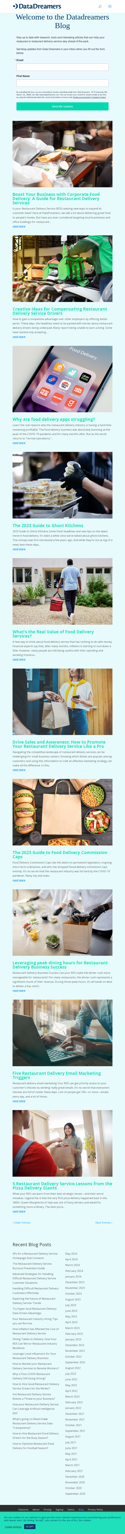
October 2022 (73, 1356)
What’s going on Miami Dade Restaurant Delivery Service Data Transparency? (33, 1423)
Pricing (47, 1509)
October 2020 (73, 1488)
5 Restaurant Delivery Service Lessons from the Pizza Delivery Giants (62, 1186)
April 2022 (71, 1391)
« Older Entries (21, 1222)
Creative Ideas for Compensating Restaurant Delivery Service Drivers (60, 311)
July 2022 (70, 1373)
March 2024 (72, 1265)
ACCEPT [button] (30, 1526)
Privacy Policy (95, 1509)
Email (19, 60)
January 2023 (73, 1339)
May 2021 (71, 1454)
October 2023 (73, 1293)
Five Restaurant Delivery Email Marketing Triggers (57, 1075)
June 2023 (71, 1311)
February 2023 (74, 1334)
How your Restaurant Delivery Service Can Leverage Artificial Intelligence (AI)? (36, 1409)
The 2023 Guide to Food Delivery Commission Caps (60, 855)
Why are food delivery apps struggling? (54, 419)
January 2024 (73, 1276)
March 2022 (72, 1396)
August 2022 (73, 1368)
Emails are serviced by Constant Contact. (89, 97)
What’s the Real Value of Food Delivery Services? (53, 634)
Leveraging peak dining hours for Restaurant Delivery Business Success (60, 965)
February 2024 (74, 1271)
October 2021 (73, 1425)
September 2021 (75, 1431)
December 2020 (74, 1476)
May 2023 (71, 1316)
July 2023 (70, 1305)
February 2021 (74, 1471)
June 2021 (71, 1448)
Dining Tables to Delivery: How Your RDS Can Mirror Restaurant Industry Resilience (35, 1343)
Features (23, 1509)
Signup (59, 1509)
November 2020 (75, 1482)
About (36, 1509)
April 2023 (71, 1322)
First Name (23, 76)
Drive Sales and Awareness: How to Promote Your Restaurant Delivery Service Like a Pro (59, 744)
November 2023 (75, 1288)
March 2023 (72, 1328)
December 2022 (74, 1345)
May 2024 (71, 1253)
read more (19, 226)
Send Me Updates (62, 106)
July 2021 (70, 1442)
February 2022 (74, 1402)
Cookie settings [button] (13, 1526)
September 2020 (75, 1494)
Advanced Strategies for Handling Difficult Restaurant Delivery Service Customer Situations (34, 1278)
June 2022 (71, 1379)
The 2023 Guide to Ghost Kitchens (48, 525)
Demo (71, 1509)
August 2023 (73, 1299)
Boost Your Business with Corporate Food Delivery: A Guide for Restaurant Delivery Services (56, 198)
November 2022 (75, 1351)
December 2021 (74, 1414)
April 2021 (71, 1459)
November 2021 (75, 1419)
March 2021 (72, 1465)
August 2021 (73, 1436)
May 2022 (71, 1385)
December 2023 (74, 1282)
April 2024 (71, 1259)
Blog (81, 1509)
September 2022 (75, 1362)
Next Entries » (103, 1222)
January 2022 (73, 1408)
